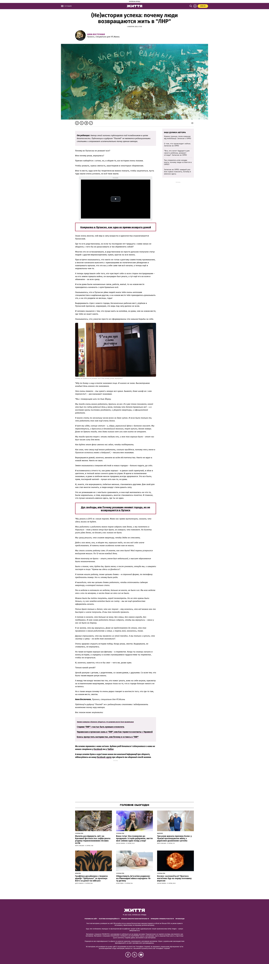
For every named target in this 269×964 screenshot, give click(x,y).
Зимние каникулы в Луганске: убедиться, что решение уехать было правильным (105, 722)
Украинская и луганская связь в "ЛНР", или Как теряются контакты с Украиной (115, 732)
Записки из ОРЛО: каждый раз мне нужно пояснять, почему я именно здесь (177, 171)
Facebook (98, 749)
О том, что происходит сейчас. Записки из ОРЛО (177, 145)
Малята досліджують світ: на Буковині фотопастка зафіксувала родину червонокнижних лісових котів (92, 839)
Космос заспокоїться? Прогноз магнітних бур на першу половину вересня (174, 878)
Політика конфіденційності (109, 918)
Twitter (110, 749)
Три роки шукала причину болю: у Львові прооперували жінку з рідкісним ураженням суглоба (174, 838)
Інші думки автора (175, 132)
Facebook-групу (104, 757)
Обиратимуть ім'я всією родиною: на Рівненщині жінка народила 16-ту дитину (133, 878)
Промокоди (179, 918)
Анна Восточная (96, 34)
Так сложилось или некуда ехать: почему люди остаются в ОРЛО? (178, 162)
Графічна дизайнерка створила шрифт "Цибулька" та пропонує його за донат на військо (91, 878)
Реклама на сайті (91, 918)
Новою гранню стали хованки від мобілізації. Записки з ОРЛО (177, 137)
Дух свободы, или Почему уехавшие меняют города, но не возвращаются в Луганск (115, 509)
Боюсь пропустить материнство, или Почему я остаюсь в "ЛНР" (108, 737)
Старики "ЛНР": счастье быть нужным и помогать (100, 727)
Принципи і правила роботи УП (162, 918)
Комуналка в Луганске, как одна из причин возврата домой (115, 227)
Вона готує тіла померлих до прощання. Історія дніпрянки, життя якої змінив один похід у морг (134, 838)
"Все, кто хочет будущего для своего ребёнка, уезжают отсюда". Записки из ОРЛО (176, 153)
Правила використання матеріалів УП (135, 918)
